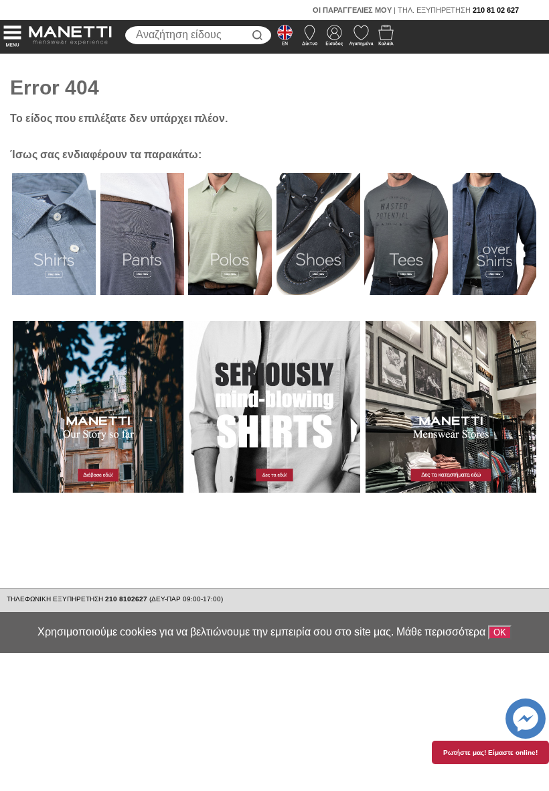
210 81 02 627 (496, 10)
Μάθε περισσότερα (440, 631)
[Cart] (382, 39)
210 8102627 (127, 599)
